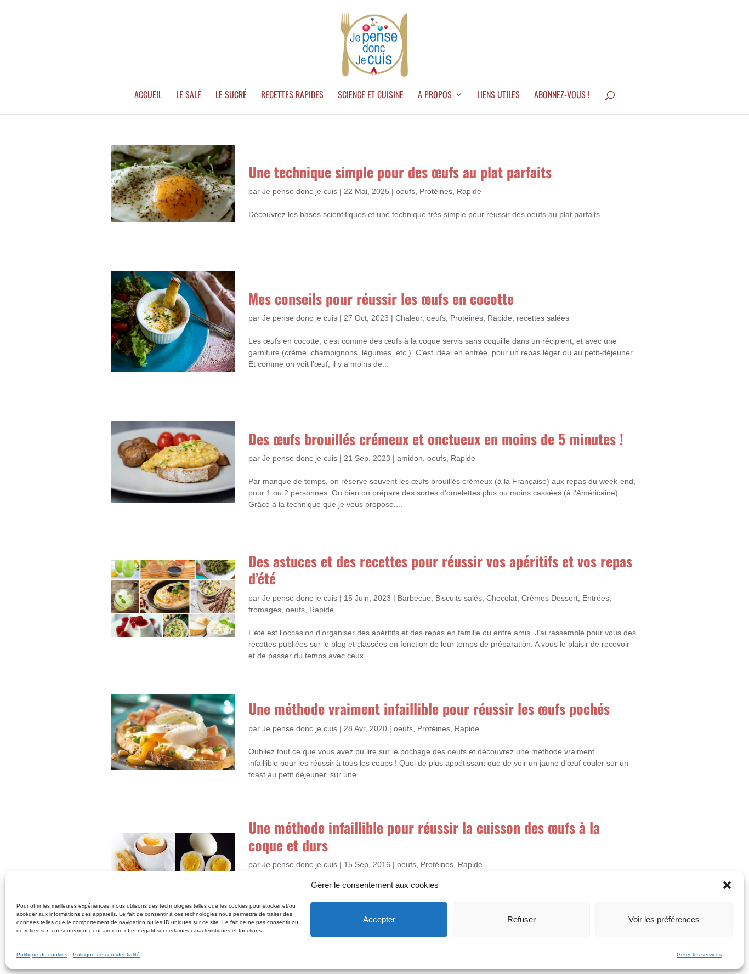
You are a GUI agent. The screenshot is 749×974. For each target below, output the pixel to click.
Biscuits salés (458, 598)
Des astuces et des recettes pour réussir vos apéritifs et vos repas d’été (440, 569)
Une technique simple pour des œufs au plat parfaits (400, 172)
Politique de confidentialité (106, 955)
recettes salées (543, 318)
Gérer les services (699, 955)
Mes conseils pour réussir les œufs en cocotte (381, 298)
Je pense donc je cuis (299, 191)
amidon (410, 458)
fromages (264, 609)
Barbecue (414, 598)
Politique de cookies (41, 955)
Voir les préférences (664, 919)
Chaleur (408, 318)
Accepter (379, 919)
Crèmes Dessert (549, 598)
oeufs (405, 191)
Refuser (521, 919)
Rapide (469, 191)
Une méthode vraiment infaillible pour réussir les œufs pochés (429, 708)
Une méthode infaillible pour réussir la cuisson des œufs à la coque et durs (424, 836)
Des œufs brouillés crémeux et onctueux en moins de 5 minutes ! (435, 438)
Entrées (595, 598)
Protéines (435, 191)
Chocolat (501, 598)
